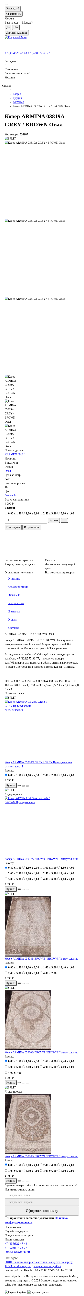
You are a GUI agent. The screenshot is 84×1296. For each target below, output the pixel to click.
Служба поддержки (17, 1231)
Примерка (14, 611)
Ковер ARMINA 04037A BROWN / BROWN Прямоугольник (41, 858)
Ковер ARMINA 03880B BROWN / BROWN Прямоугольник (41, 1052)
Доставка (13, 627)
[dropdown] (6, 4)
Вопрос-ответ (16, 603)
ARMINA (18, 102)
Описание (14, 578)
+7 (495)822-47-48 (16, 52)
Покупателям (13, 1227)
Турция (17, 98)
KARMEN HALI (15, 454)
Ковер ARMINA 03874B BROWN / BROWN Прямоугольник (41, 1156)
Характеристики (18, 586)
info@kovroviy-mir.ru (18, 1251)
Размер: (10, 507)
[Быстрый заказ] (64, 520)
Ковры (17, 93)
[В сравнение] (27, 785)
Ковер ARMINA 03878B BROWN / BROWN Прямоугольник (41, 958)
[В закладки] (23, 785)
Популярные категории (19, 1235)
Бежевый (10, 495)
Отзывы (14, 595)
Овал (8, 470)
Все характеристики (17, 499)
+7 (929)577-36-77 (39, 52)
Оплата (12, 619)
